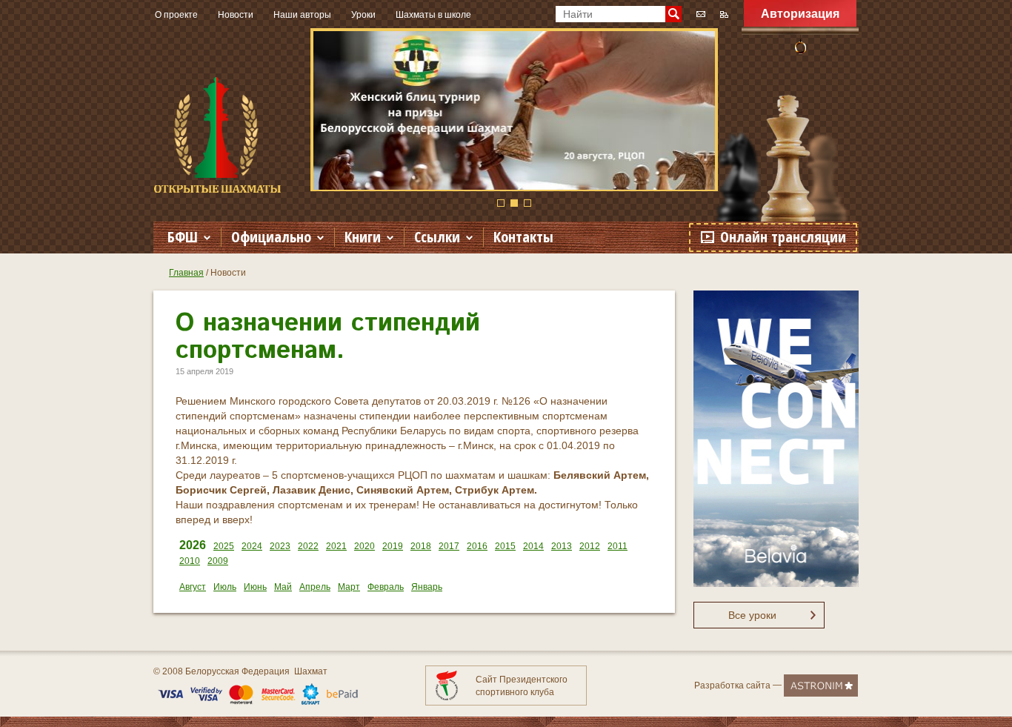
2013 (561, 546)
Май (283, 587)
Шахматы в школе (433, 15)
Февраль (385, 587)
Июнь (255, 587)
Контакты (523, 237)
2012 (589, 546)
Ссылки (437, 237)
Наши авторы (302, 15)
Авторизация (800, 13)
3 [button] (527, 203)
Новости (235, 15)
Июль (224, 587)
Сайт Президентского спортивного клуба (521, 685)
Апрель (314, 587)
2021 (336, 546)
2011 (617, 546)
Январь (426, 587)
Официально (271, 237)
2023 (280, 546)
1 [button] (501, 203)
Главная (186, 273)
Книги (362, 237)
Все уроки (752, 615)
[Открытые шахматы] (217, 135)
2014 (533, 546)
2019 (392, 546)
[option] (514, 109)
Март (349, 587)
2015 (505, 546)
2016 (477, 546)
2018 (420, 546)
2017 (449, 546)
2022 (308, 546)
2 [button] (514, 203)
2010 (189, 561)
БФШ (182, 237)
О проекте (176, 15)
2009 (217, 561)
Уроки (363, 15)
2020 (364, 546)
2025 (223, 546)
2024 (252, 546)
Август (192, 587)
